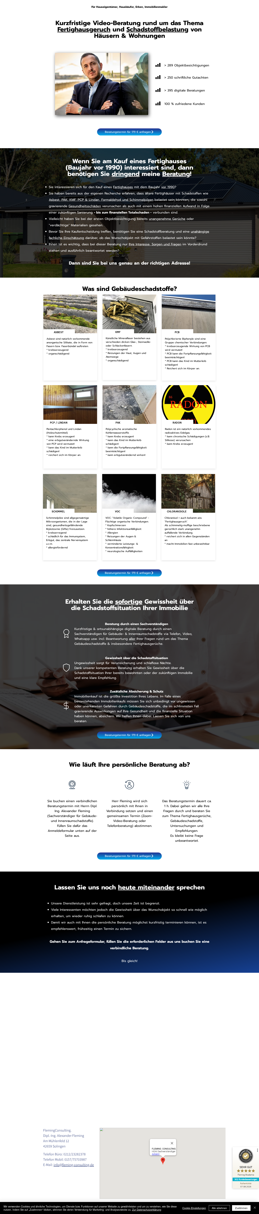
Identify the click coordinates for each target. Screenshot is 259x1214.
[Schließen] (255, 1208)
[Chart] (158, 65)
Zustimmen (241, 1208)
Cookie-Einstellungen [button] (194, 1208)
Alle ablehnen (219, 1208)
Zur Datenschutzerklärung (146, 1209)
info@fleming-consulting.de (74, 1164)
